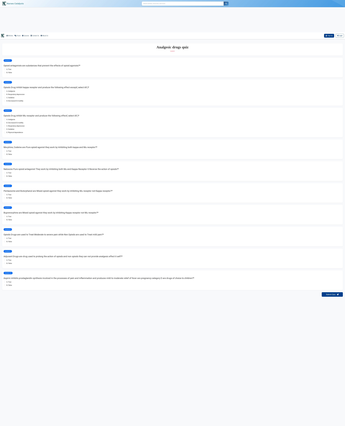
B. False (9, 72)
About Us (45, 36)
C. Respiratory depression (15, 126)
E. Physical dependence (14, 132)
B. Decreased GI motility (14, 123)
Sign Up (330, 36)
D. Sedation (10, 129)
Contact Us (35, 36)
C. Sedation (10, 98)
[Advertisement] (54, 19)
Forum (19, 36)
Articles (10, 36)
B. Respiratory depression (15, 94)
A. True (8, 69)
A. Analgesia (10, 91)
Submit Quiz (331, 294)
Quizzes (26, 36)
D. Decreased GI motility (14, 101)
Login (340, 36)
